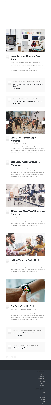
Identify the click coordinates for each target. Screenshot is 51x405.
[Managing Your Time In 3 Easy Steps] (25, 40)
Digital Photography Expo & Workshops (24, 139)
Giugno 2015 (42, 383)
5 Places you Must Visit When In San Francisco (28, 212)
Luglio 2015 (42, 381)
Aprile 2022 (43, 374)
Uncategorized (42, 403)
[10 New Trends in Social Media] (25, 244)
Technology (27, 81)
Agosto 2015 (42, 380)
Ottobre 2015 (42, 376)
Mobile (44, 395)
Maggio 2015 (42, 385)
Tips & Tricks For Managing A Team (23, 333)
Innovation (22, 62)
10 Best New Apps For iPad (21, 348)
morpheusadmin (37, 62)
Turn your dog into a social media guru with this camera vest (27, 102)
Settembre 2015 (41, 378)
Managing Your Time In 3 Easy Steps (25, 57)
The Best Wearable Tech (22, 306)
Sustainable (28, 62)
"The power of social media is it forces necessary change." (28, 85)
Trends (26, 98)
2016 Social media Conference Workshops (25, 163)
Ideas (23, 81)
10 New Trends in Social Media (25, 260)
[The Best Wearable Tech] (25, 290)
